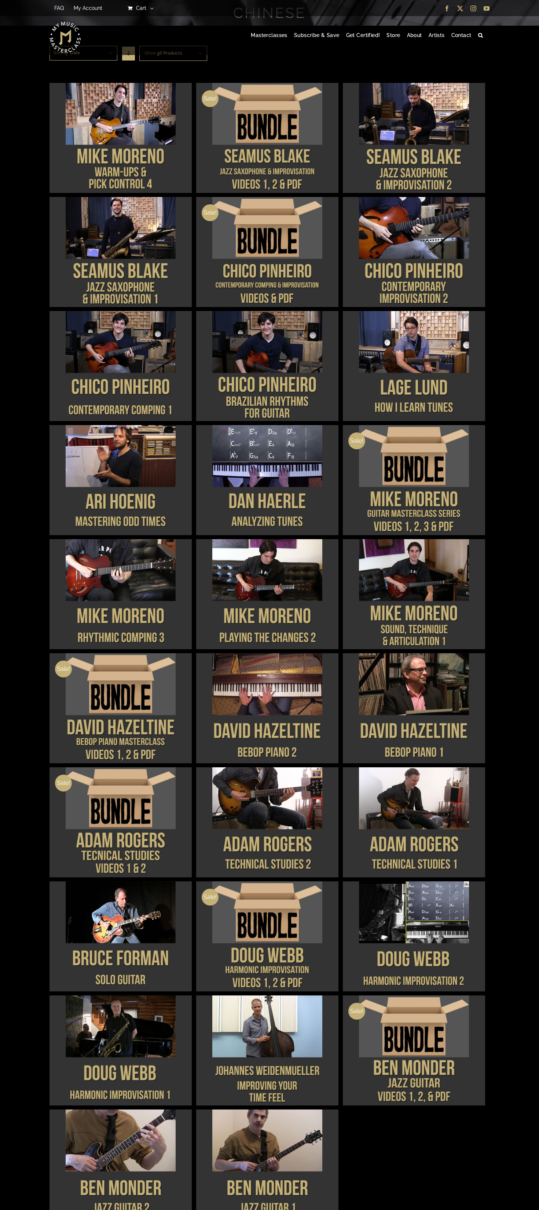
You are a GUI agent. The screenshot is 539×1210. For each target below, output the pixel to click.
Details (120, 139)
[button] (480, 35)
